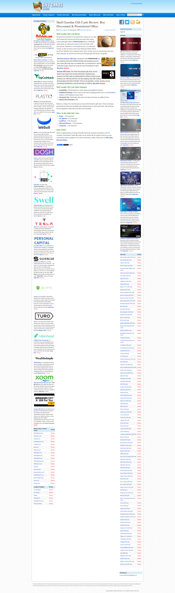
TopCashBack (110, 92)
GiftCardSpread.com (39, 461)
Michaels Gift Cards (125, 451)
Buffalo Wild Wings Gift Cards (127, 323)
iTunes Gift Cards (124, 409)
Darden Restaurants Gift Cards (128, 359)
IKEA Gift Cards (124, 406)
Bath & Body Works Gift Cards (127, 301)
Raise (61, 116)
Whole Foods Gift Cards (126, 564)
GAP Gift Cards (124, 384)
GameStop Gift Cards (125, 381)
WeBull (35, 132)
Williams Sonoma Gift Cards (127, 561)
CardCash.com (37, 436)
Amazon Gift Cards (125, 263)
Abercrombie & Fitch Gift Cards (128, 257)
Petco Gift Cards (124, 478)
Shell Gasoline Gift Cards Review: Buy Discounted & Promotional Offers (81, 24)
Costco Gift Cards (124, 353)
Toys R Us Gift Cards (125, 544)
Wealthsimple (37, 362)
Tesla (35, 227)
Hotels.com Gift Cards (125, 401)
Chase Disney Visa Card (126, 185)
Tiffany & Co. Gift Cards (126, 536)
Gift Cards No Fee (50, 7)
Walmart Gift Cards (125, 558)
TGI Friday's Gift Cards (125, 539)
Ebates (61, 95)
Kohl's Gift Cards (124, 426)
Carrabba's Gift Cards (125, 345)
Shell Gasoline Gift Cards (126, 511)
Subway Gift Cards (125, 525)
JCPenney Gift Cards (125, 417)
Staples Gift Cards (124, 519)
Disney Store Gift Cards (126, 370)
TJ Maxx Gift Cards (125, 542)
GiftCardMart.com (38, 455)
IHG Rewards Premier (126, 160)
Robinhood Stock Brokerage (41, 340)
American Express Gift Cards (127, 273)
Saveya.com (37, 483)
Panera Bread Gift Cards (126, 473)
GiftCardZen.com (38, 464)
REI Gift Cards (123, 490)
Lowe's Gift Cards (124, 431)
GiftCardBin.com (38, 452)
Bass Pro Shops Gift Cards (126, 295)
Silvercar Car (37, 261)
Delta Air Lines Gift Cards (126, 364)
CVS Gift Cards (124, 356)
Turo (35, 321)
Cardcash (62, 125)
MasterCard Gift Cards (125, 445)
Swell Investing (37, 205)
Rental (42, 261)
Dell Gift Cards (124, 362)
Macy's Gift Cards (124, 437)
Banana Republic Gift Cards (127, 292)
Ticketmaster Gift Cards (126, 533)
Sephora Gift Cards (125, 508)
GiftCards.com (37, 450)
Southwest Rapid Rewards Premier (129, 238)
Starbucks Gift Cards (125, 522)
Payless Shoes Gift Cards (126, 476)
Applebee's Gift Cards (125, 281)
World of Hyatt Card (125, 132)
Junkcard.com (37, 469)
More (71, 145)
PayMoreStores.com (39, 475)
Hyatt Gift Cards (124, 403)
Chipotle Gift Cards (125, 350)
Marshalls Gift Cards (125, 440)
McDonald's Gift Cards (125, 448)
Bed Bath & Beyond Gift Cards (127, 303)
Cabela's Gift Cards (125, 338)
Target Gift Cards (124, 530)
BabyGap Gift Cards (125, 289)
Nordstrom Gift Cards (125, 459)
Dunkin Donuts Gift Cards (126, 373)
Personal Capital (38, 245)
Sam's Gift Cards (124, 503)
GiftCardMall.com (38, 458)
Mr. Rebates (70, 95)
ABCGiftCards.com (38, 433)
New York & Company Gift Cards (128, 456)
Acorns (36, 296)
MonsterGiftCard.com (39, 472)
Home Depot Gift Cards (126, 395)
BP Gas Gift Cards (124, 320)
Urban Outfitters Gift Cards (126, 547)
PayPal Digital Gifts (38, 477)
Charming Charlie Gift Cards (127, 348)
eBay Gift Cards (124, 375)
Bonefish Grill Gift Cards (126, 314)
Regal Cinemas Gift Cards (126, 487)
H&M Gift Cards (124, 392)
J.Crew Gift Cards (124, 414)
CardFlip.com (37, 438)
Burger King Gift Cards (125, 330)
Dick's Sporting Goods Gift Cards (128, 367)
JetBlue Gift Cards (124, 420)
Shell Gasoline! (78, 41)
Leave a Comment (110, 30)
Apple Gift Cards (124, 278)
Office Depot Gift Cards (126, 462)
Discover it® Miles (125, 78)
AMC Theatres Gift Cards (126, 265)
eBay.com (36, 447)
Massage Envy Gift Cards (126, 442)
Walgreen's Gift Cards (125, 555)
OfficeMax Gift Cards (125, 465)
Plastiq (35, 101)
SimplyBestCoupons (39, 501)
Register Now (42, 330)
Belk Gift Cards (124, 306)
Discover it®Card (124, 51)
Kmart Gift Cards (124, 423)
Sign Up (39, 216)
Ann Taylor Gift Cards (125, 275)
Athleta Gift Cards (124, 284)
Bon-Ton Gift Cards (125, 317)
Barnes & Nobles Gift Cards (127, 298)
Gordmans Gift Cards (125, 389)
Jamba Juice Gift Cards (126, 412)
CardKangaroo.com (38, 441)
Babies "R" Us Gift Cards (126, 287)
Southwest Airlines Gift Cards (127, 514)
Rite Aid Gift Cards (124, 495)
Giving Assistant (38, 503)
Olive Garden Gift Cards (126, 470)
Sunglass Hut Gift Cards (126, 528)
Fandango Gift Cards (125, 378)
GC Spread (63, 118)
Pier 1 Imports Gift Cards (126, 481)
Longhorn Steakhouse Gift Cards (128, 434)
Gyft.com (36, 466)
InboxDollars (37, 498)
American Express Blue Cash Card (129, 102)
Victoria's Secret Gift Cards (126, 550)
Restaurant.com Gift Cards (126, 492)
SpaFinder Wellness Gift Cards (128, 516)
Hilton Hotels (123, 212)
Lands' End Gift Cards (125, 428)
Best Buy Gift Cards (125, 309)
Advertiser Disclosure (126, 29)
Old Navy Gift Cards (125, 467)
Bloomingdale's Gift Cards (126, 312)
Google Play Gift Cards (126, 387)
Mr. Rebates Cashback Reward (42, 41)
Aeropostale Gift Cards (126, 260)
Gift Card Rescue (65, 123)
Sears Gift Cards (124, 505)
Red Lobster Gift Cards (126, 484)
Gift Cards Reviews (86, 30)
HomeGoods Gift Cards (126, 398)
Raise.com (36, 480)
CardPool (62, 121)
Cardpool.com (37, 444)
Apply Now (135, 60)
